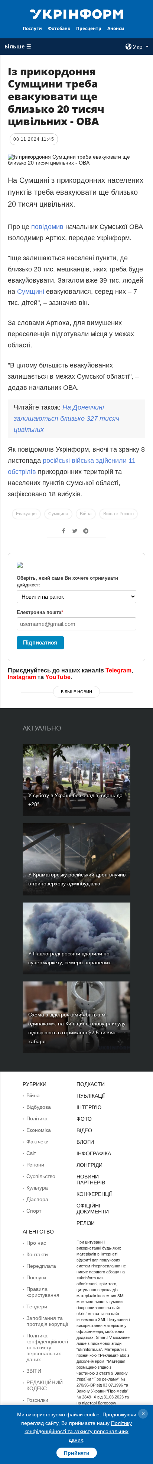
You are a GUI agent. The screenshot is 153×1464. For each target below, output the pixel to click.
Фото (84, 1119)
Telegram (118, 670)
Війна (86, 513)
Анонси (115, 28)
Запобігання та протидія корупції (47, 1321)
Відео (84, 1130)
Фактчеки (37, 1142)
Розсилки (37, 1400)
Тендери (36, 1306)
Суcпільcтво (40, 1176)
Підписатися (40, 642)
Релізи (85, 1223)
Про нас (36, 1243)
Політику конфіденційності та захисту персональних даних (78, 1431)
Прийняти (76, 1453)
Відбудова (38, 1107)
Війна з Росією (118, 513)
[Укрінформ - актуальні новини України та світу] (76, 13)
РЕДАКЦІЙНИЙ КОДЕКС (44, 1385)
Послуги (32, 28)
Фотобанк (59, 28)
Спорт (33, 1211)
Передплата (41, 1266)
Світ (31, 1153)
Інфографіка (93, 1153)
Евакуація (26, 513)
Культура (37, 1188)
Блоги (85, 1142)
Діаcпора (37, 1199)
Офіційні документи (92, 1209)
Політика (37, 1118)
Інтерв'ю (88, 1107)
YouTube (58, 677)
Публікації (90, 1096)
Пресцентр (88, 28)
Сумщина (58, 513)
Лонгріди (89, 1165)
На (66, 418)
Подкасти (90, 1084)
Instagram (22, 677)
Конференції (94, 1194)
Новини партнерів (90, 1179)
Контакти (37, 1254)
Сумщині (31, 291)
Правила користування (42, 1292)
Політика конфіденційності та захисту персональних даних (47, 1347)
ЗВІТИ (33, 1371)
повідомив (47, 226)
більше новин (76, 692)
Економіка (38, 1130)
